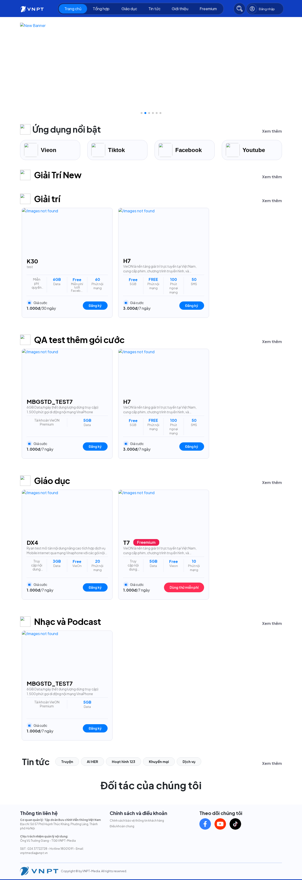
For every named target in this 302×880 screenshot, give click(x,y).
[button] (142, 113)
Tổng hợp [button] (101, 8)
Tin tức (154, 8)
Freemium (208, 8)
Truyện (67, 761)
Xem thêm (272, 131)
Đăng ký (95, 305)
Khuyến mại (159, 761)
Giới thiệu (180, 8)
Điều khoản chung (122, 826)
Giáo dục (129, 8)
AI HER (92, 761)
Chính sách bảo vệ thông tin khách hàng (137, 820)
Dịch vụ (189, 761)
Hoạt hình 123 (123, 761)
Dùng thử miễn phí (184, 587)
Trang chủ (72, 8)
